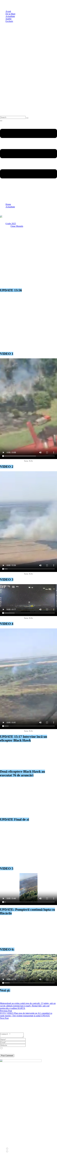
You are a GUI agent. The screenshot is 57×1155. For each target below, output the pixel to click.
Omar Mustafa (17, 226)
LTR (11, 1149)
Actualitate (10, 207)
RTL (11, 1151)
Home (8, 204)
